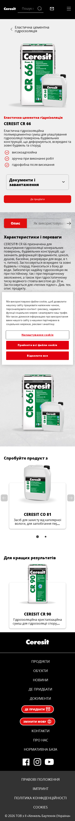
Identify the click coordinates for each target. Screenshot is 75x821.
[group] (37, 75)
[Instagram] (37, 762)
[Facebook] (26, 762)
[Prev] (5, 498)
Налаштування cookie (37, 335)
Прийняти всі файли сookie (37, 345)
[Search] (40, 9)
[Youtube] (49, 762)
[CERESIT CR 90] (37, 595)
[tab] (15, 223)
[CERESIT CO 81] (37, 496)
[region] (37, 328)
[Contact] (52, 8)
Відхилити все (37, 355)
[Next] (70, 498)
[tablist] (37, 539)
